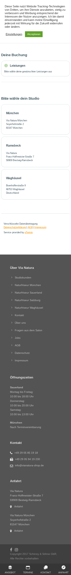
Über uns (20, 322)
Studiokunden (23, 277)
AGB (17, 345)
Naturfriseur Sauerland (28, 292)
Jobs (17, 337)
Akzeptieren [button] (33, 34)
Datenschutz (22, 352)
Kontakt (19, 315)
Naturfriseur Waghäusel (29, 307)
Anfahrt (18, 506)
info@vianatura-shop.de (29, 465)
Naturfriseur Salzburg (27, 300)
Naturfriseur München (28, 285)
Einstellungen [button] (14, 34)
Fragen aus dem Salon (28, 330)
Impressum (21, 360)
